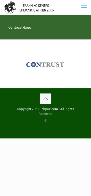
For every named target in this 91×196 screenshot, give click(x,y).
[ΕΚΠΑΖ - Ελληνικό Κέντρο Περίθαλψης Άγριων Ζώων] (29, 7)
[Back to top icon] (45, 98)
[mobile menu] (84, 7)
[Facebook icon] (46, 121)
